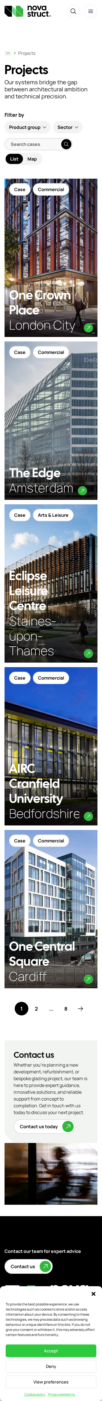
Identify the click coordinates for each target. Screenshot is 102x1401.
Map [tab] (32, 159)
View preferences (51, 1382)
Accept (51, 1351)
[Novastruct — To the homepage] (28, 11)
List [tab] (14, 159)
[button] (93, 1293)
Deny (51, 1366)
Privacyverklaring (61, 1394)
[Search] (73, 11)
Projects (26, 53)
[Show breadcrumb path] (8, 53)
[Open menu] (90, 11)
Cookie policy (34, 1394)
